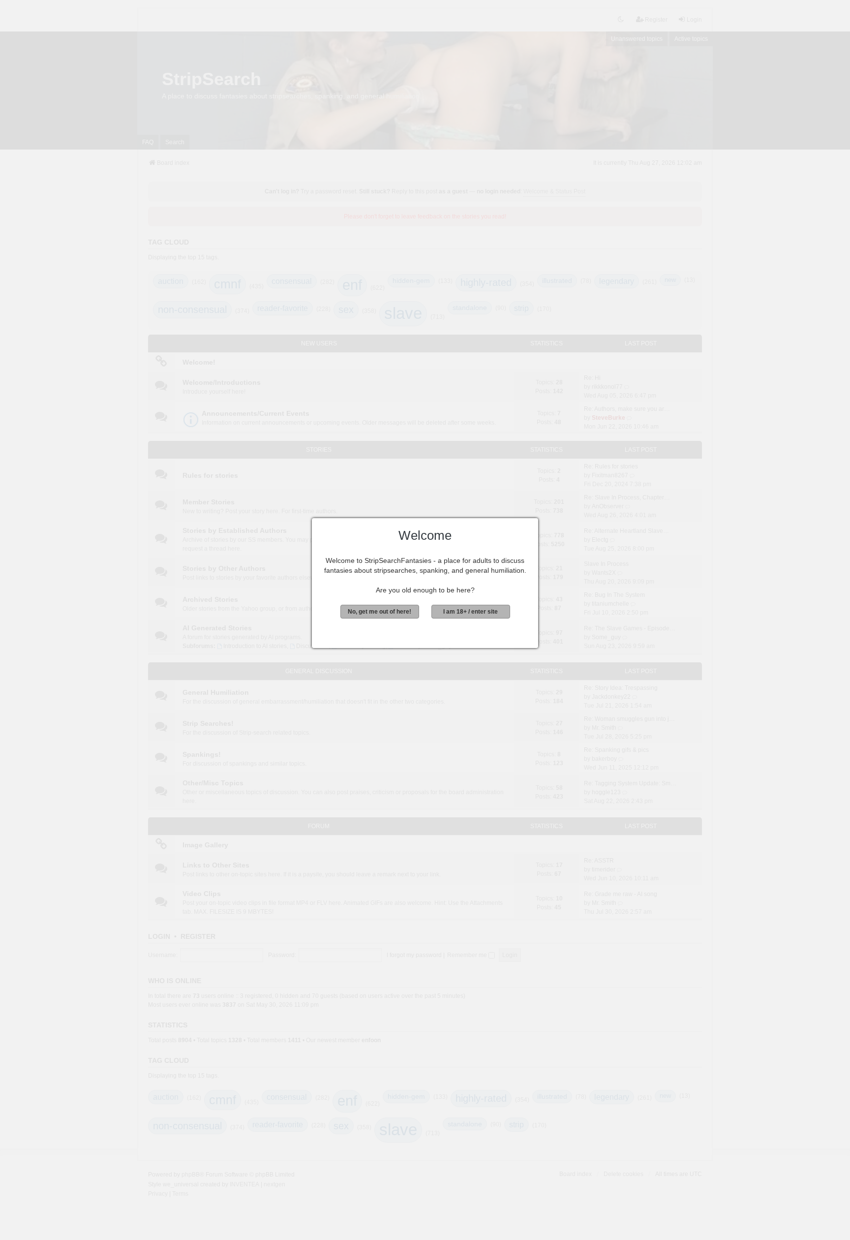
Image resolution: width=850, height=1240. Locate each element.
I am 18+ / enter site (470, 611)
